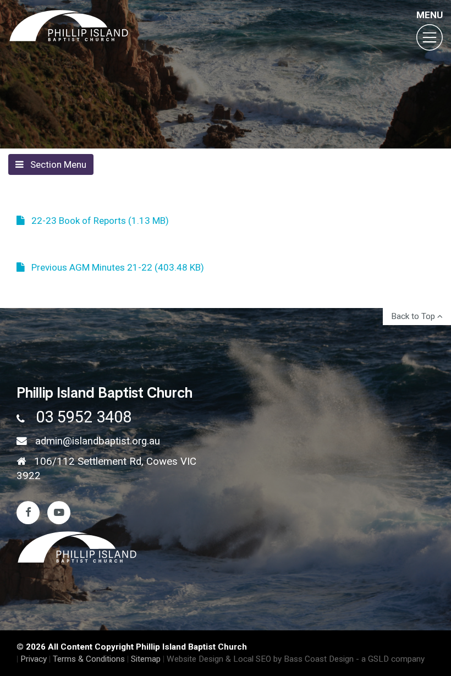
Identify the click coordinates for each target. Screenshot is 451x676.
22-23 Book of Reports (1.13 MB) (97, 220)
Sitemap (146, 659)
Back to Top (414, 316)
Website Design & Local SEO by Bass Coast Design (260, 659)
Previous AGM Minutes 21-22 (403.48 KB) (114, 267)
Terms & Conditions (89, 659)
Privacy (33, 659)
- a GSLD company (390, 659)
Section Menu (55, 164)
